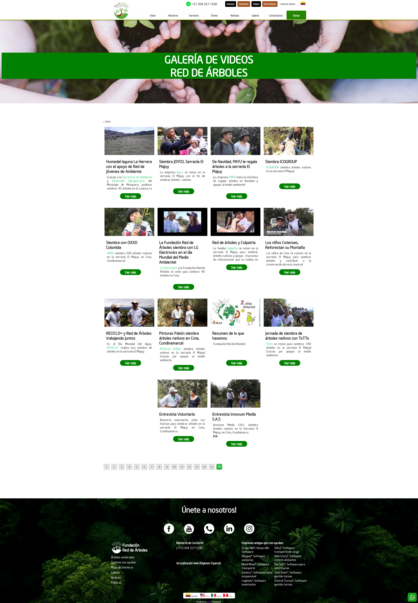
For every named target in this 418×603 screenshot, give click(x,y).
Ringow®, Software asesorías (253, 558)
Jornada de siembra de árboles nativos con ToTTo (287, 335)
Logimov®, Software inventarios (254, 582)
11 (181, 466)
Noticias (116, 577)
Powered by (201, 602)
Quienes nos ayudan (123, 562)
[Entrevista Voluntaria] (182, 393)
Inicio (108, 121)
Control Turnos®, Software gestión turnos (290, 582)
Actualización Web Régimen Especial (198, 563)
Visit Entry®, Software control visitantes (287, 558)
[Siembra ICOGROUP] (289, 141)
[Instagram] (249, 532)
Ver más (130, 196)
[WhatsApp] (209, 532)
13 (196, 466)
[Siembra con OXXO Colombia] (129, 222)
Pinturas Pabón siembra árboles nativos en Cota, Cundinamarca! (179, 338)
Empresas (230, 4)
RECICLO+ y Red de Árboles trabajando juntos (129, 335)
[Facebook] (169, 532)
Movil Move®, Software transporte (255, 566)
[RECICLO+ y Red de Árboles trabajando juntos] (129, 312)
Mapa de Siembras (122, 567)
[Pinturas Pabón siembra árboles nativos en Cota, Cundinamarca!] (182, 312)
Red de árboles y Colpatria (234, 242)
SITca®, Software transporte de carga (286, 549)
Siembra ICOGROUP (281, 161)
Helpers (256, 4)
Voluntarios (244, 4)
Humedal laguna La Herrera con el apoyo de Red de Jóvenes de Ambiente (129, 166)
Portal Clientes (270, 4)
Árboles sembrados (122, 557)
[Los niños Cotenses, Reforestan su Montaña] (289, 222)
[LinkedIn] (229, 532)
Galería (115, 572)
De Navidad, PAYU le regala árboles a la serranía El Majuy (234, 166)
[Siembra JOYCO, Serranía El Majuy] (182, 141)
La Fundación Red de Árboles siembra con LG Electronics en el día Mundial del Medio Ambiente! (178, 252)
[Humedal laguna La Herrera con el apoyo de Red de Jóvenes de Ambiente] (129, 141)
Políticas (116, 582)
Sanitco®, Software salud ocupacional (257, 574)
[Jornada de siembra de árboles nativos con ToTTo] (289, 312)
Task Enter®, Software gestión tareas (287, 574)
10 (174, 466)
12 (189, 466)
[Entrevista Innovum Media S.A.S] (235, 393)
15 (211, 466)
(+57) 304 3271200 (189, 548)
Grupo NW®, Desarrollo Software (255, 549)
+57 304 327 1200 (204, 4)
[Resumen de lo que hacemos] (235, 312)
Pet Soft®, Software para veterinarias (289, 566)
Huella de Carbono (288, 4)
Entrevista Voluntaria (177, 414)
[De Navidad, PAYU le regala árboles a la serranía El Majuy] (235, 141)
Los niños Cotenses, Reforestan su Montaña (285, 245)
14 (204, 466)
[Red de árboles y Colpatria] (235, 222)
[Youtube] (189, 532)
